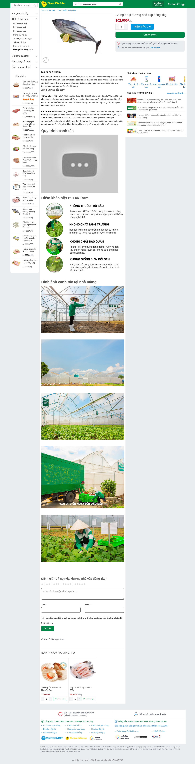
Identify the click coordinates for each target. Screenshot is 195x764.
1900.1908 (59, 721)
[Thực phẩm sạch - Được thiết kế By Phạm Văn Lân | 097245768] (54, 4)
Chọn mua (150, 35)
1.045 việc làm (159, 731)
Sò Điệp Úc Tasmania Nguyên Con (51, 688)
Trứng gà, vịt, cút (20, 35)
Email (88, 604)
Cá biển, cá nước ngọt (22, 39)
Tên (43, 604)
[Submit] (119, 4)
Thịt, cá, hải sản (20, 19)
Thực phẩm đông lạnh (23, 50)
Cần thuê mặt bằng (74, 733)
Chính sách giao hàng (51, 725)
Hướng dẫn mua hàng (76, 729)
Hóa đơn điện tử (49, 729)
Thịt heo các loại (20, 24)
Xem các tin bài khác (175, 93)
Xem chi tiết (154, 48)
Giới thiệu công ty (50, 733)
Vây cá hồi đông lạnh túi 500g (81, 688)
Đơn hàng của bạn (158, 4)
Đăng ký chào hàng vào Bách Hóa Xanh (148, 726)
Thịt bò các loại (19, 27)
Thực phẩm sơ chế (21, 46)
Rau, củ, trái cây (20, 13)
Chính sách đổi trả (74, 725)
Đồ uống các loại (20, 56)
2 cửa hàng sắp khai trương (127, 731)
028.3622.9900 (73, 721)
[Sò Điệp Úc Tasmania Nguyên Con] (54, 672)
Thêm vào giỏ (142, 26)
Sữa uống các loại (21, 61)
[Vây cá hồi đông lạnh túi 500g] (83, 672)
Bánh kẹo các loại (21, 67)
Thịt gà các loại (19, 31)
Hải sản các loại (19, 42)
